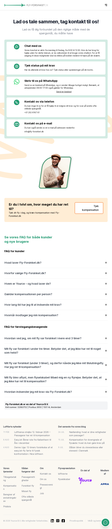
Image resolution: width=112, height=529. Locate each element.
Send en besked (63, 92)
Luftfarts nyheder (12, 426)
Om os (43, 479)
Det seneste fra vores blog (72, 426)
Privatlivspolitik (76, 521)
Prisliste (7, 506)
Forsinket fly (28, 485)
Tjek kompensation (90, 208)
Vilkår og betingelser (97, 521)
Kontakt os (45, 473)
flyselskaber (64, 479)
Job (42, 493)
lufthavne (62, 473)
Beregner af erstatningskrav (9, 497)
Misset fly (26, 491)
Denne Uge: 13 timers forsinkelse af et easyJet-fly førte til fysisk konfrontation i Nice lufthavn (33, 450)
